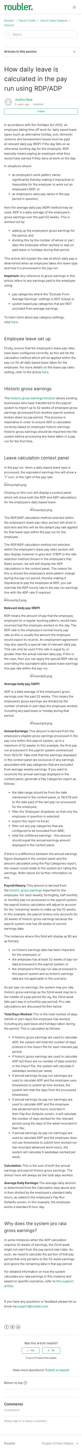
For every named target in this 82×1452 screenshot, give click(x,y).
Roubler (9, 20)
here (14, 322)
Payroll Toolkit (27, 20)
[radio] (31, 1350)
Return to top (13, 1383)
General (9, 25)
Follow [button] (41, 111)
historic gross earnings (26, 890)
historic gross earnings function (33, 398)
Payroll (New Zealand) (53, 20)
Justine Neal (23, 99)
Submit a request (57, 1370)
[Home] (18, 9)
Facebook (6, 1326)
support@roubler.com (32, 1306)
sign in (17, 1421)
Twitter (12, 1326)
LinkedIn (18, 1326)
